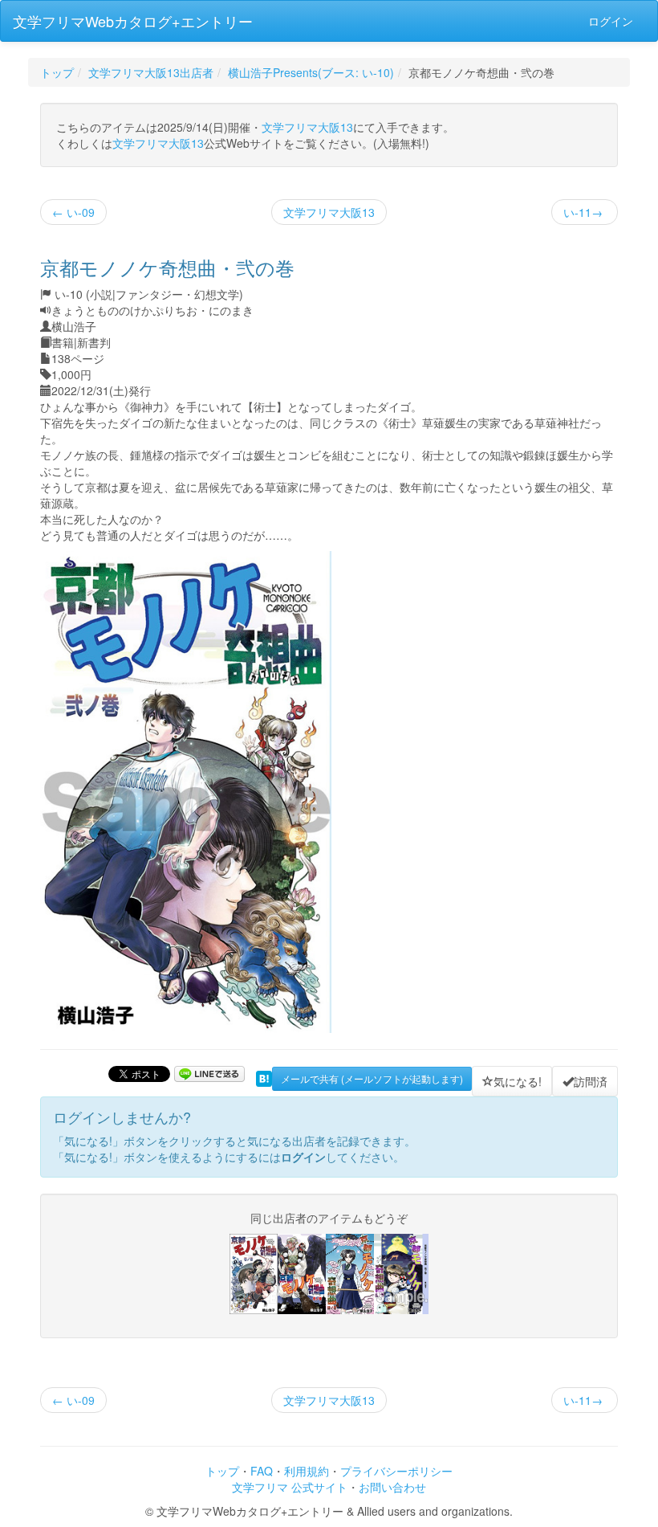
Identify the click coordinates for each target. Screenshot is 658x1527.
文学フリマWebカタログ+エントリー (133, 20)
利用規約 (306, 1471)
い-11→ (584, 212)
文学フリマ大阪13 (307, 127)
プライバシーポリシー (396, 1471)
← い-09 (73, 212)
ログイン (610, 21)
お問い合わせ (392, 1487)
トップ (57, 72)
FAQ (261, 1471)
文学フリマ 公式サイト (289, 1487)
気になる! (518, 1081)
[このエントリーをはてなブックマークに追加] (264, 1077)
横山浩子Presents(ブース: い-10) (311, 72)
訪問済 (590, 1081)
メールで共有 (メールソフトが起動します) (372, 1078)
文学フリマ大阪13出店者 (150, 72)
